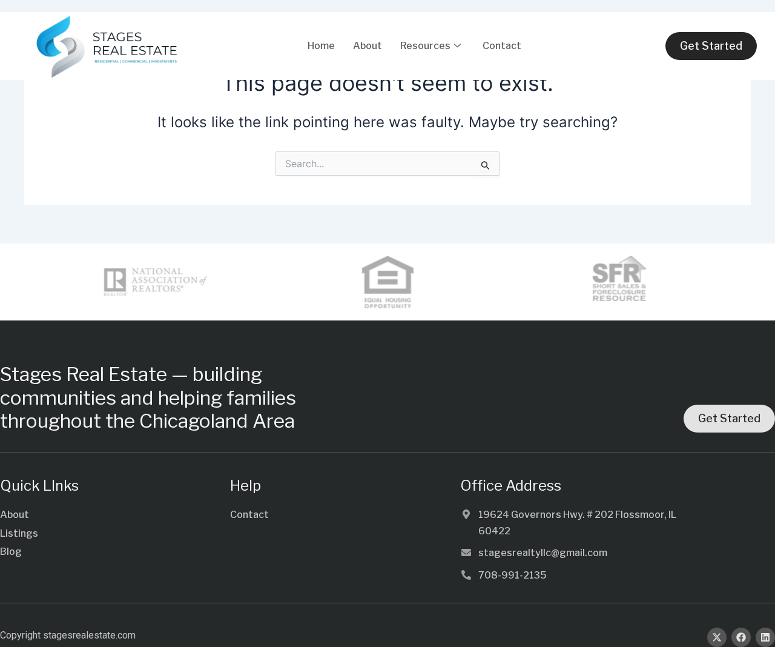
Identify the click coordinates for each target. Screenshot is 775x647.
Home (321, 45)
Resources (425, 45)
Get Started (711, 45)
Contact (502, 45)
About (367, 45)
